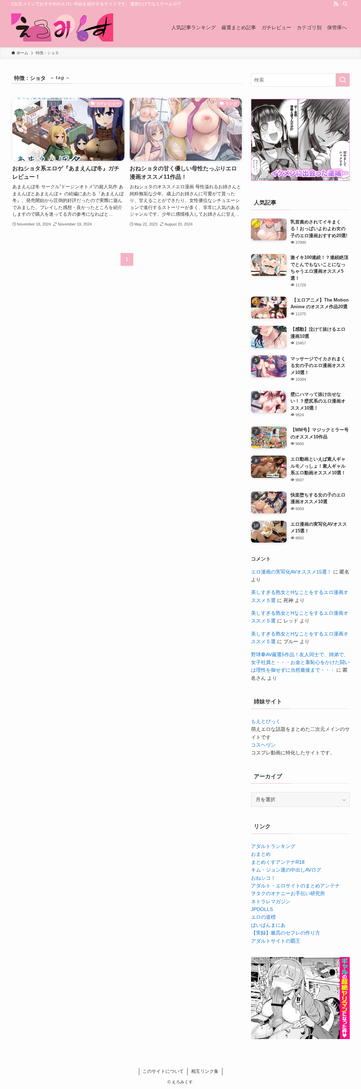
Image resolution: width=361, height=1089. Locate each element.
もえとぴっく (266, 721)
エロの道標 (263, 917)
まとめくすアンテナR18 (278, 862)
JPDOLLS (262, 909)
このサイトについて (163, 1071)
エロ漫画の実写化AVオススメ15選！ (291, 572)
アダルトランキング (273, 846)
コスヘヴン (263, 745)
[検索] (345, 4)
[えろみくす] (62, 27)
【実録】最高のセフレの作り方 (285, 933)
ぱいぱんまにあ (268, 925)
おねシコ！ (263, 878)
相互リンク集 (205, 1071)
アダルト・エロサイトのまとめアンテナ (295, 885)
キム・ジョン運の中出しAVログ (286, 870)
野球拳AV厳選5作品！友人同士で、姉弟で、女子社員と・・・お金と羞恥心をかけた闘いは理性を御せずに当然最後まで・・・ (300, 662)
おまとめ (261, 854)
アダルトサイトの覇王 (275, 941)
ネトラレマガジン (270, 901)
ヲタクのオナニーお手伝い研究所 (288, 893)
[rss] (336, 4)
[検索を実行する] (343, 80)
